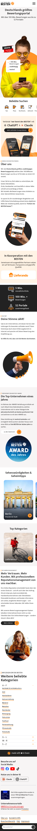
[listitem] (12, 688)
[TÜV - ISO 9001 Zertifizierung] (5, 795)
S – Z (18, 744)
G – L (18, 737)
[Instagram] (2, 768)
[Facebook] (7, 768)
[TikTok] (17, 768)
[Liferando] (18, 274)
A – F (17, 685)
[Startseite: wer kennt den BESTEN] (7, 3)
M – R (18, 740)
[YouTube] (12, 768)
